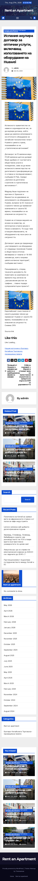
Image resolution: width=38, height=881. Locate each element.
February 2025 (10, 689)
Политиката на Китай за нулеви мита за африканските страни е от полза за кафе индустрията (19, 519)
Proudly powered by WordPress (13, 868)
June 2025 (8, 667)
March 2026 (9, 616)
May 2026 (8, 605)
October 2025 (9, 644)
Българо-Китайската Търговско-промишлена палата (15, 31)
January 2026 (9, 627)
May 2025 (8, 672)
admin (16, 68)
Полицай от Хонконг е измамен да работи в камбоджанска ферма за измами (13, 371)
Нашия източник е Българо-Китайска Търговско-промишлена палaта (17, 351)
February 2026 (10, 622)
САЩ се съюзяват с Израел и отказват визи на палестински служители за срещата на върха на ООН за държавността (25, 375)
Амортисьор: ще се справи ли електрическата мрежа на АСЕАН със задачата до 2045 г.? (18, 552)
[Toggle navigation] (17, 18)
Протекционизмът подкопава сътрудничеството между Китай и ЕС (19, 562)
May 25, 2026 (12, 772)
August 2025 (9, 655)
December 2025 (10, 633)
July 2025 (8, 661)
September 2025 (10, 650)
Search (6, 492)
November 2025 (10, 639)
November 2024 (10, 694)
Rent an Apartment (19, 10)
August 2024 (9, 711)
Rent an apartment (11, 726)
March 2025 (9, 683)
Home (12, 876)
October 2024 (9, 700)
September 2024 (11, 706)
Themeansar (20, 871)
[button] (31, 18)
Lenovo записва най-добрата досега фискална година (18, 452)
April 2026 (8, 611)
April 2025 (8, 678)
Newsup (33, 868)
